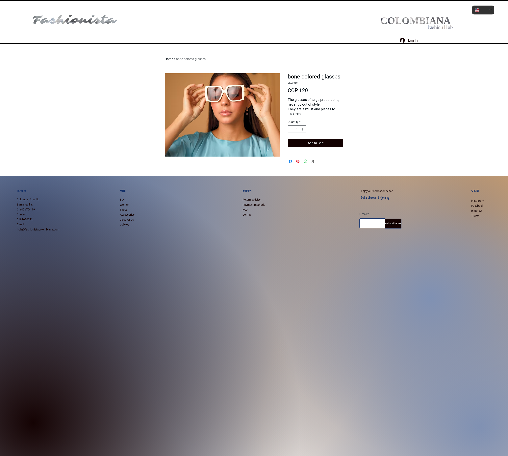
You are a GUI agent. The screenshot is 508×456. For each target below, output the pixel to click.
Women (124, 204)
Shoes (123, 209)
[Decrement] (290, 129)
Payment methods (253, 204)
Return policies (251, 199)
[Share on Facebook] (290, 161)
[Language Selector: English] (483, 10)
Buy (122, 199)
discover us (127, 219)
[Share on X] (313, 161)
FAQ (245, 209)
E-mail (363, 214)
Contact (247, 214)
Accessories (127, 214)
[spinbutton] (296, 129)
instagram (477, 200)
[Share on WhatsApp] (305, 161)
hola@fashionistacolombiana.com (38, 229)
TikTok (475, 215)
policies (124, 224)
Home (169, 59)
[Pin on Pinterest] (297, 161)
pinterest (476, 210)
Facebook (477, 205)
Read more (294, 113)
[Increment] (302, 129)
